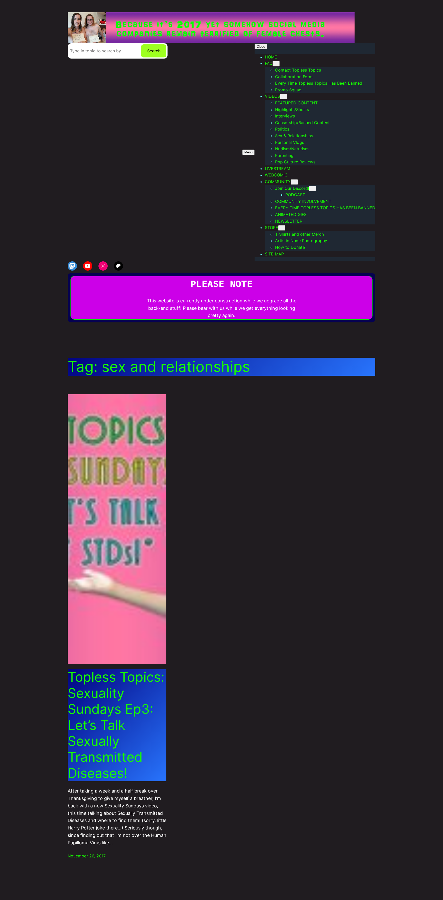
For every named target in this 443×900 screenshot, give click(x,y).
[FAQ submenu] (276, 63)
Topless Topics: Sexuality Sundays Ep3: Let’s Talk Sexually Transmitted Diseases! (116, 725)
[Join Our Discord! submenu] (312, 188)
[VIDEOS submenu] (283, 96)
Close (261, 46)
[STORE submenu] (281, 228)
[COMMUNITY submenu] (294, 182)
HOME (271, 57)
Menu (248, 152)
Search (153, 50)
